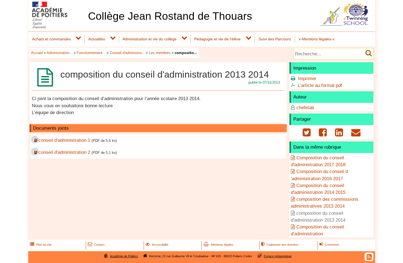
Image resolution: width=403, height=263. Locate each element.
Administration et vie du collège (150, 39)
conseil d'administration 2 (64, 152)
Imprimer (307, 78)
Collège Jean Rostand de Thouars (170, 16)
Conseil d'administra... (127, 53)
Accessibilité (157, 244)
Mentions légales (218, 244)
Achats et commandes (51, 39)
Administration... (60, 53)
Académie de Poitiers (124, 256)
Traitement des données (280, 244)
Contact (96, 244)
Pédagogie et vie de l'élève (217, 39)
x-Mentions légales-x (316, 39)
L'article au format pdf (320, 85)
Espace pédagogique (278, 256)
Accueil (37, 53)
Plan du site (41, 244)
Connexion (329, 244)
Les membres (160, 53)
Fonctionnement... (91, 53)
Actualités (96, 39)
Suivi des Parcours (275, 39)
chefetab (305, 107)
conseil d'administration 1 (64, 140)
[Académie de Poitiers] (57, 26)
